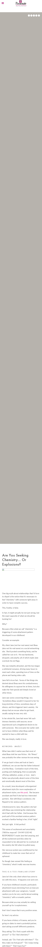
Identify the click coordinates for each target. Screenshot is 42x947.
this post (23, 792)
